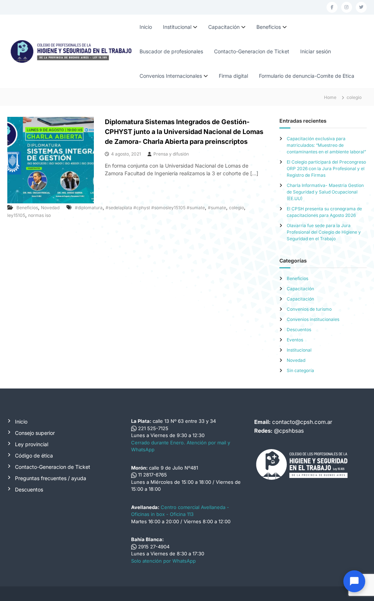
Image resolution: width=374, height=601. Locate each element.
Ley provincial (31, 444)
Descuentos (299, 329)
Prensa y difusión (171, 154)
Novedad (50, 207)
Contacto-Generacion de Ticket (251, 51)
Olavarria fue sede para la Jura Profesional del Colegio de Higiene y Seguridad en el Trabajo (324, 232)
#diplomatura (89, 207)
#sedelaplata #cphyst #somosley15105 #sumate (155, 207)
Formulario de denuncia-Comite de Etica (306, 76)
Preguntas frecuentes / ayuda (50, 478)
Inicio (146, 27)
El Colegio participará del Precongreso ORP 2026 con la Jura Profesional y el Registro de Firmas (326, 168)
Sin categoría (300, 370)
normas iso (39, 215)
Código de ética (34, 455)
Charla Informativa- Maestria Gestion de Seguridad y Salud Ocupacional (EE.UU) (325, 192)
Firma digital (233, 76)
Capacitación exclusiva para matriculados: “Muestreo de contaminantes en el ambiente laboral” (326, 145)
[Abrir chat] (354, 581)
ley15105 (16, 215)
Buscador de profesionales (171, 51)
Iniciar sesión (315, 51)
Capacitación (224, 27)
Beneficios (268, 27)
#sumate (217, 207)
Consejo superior (35, 433)
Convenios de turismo (309, 309)
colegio (236, 207)
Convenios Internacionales (171, 76)
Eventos (295, 339)
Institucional (177, 27)
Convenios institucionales (313, 319)
